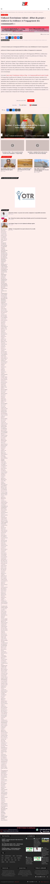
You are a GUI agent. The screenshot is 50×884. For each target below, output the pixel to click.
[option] (25, 126)
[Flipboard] (33, 105)
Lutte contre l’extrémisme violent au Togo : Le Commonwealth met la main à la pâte (27, 75)
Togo (6, 14)
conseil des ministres (8, 855)
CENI (2, 855)
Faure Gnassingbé (19, 855)
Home (42, 881)
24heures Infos (4, 34)
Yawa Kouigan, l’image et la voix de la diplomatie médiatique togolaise (22, 223)
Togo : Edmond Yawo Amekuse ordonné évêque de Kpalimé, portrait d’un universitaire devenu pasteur (28, 218)
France (3, 857)
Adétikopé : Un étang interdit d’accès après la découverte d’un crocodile (22, 228)
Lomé (15, 857)
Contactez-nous (46, 881)
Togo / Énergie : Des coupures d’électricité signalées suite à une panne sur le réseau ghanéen (41, 169)
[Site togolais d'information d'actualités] (25, 4)
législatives (19, 857)
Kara (11, 857)
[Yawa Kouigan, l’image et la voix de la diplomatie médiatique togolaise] (8, 163)
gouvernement (7, 857)
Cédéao (14, 855)
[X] (37, 876)
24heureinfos (17, 881)
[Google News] (23, 105)
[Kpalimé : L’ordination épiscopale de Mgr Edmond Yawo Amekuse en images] (29, 840)
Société (6, 12)
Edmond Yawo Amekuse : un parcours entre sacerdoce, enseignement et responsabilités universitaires (25, 127)
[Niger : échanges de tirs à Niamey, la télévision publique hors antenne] (29, 860)
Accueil (3, 12)
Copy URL (31, 100)
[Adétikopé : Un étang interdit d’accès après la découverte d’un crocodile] (25, 163)
